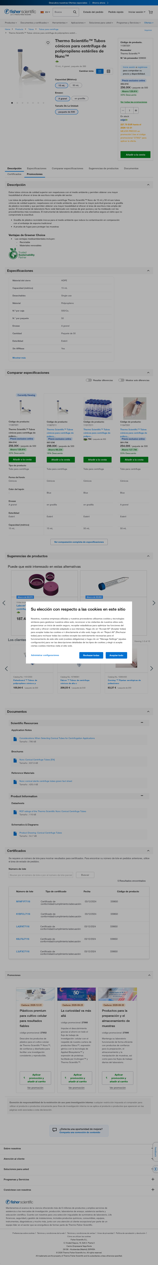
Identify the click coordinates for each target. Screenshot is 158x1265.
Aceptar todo (116, 655)
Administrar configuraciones (45, 655)
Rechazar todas (91, 655)
